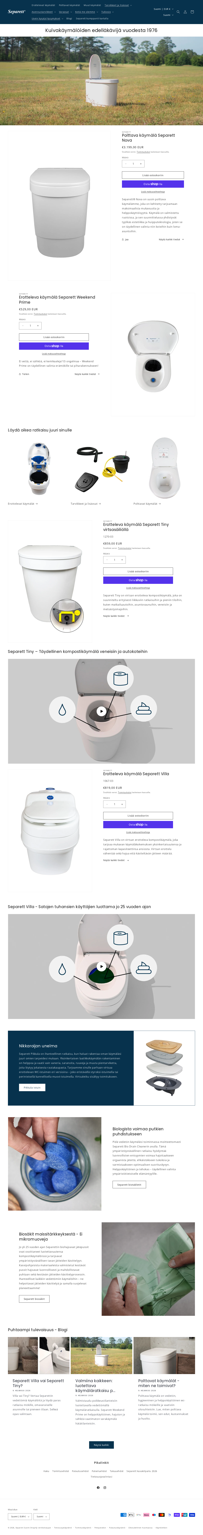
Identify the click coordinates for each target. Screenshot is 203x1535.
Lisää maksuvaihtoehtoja (153, 191)
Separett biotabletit (129, 1184)
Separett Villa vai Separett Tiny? (38, 1383)
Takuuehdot (117, 1471)
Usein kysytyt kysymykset (46, 18)
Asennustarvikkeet (42, 11)
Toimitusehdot (60, 1471)
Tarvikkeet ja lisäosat (117, 5)
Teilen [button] (25, 374)
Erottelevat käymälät (21, 503)
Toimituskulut (143, 151)
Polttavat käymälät (145, 503)
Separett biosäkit (34, 1298)
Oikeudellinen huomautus (140, 1527)
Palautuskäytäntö (117, 1527)
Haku (46, 1471)
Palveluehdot (99, 1471)
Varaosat (64, 11)
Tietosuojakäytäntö (63, 1527)
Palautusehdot (80, 1471)
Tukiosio (106, 11)
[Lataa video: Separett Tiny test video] (101, 711)
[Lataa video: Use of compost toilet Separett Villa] (101, 966)
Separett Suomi (23, 1527)
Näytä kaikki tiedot (169, 239)
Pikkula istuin (32, 1087)
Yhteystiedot (100, 1527)
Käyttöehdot (161, 1527)
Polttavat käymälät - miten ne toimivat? (159, 1383)
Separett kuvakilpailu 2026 (142, 1471)
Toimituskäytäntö (83, 1527)
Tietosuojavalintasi (101, 1476)
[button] (118, 5)
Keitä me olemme (85, 11)
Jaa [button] (127, 239)
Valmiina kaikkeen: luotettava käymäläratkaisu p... (95, 1385)
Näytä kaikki (101, 1444)
